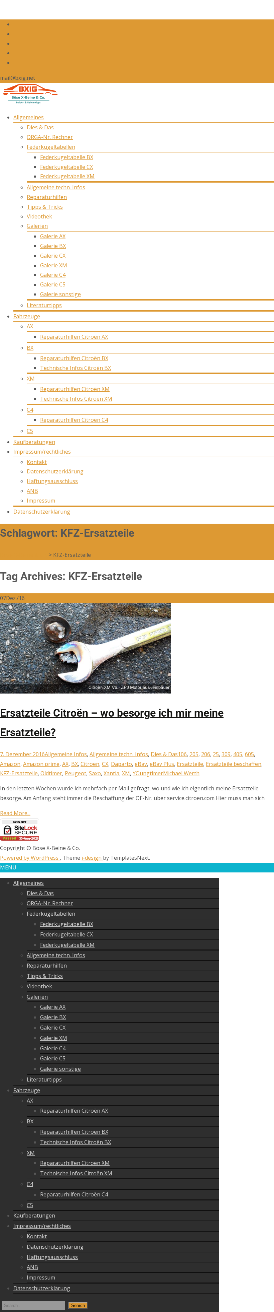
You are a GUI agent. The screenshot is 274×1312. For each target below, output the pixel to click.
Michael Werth (181, 773)
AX (30, 326)
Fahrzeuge (26, 316)
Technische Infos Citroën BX (75, 368)
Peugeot (75, 773)
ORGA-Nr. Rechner (50, 137)
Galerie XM (53, 265)
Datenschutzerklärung (55, 471)
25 (216, 754)
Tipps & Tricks (45, 206)
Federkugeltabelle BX (66, 157)
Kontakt (37, 462)
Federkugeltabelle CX (66, 167)
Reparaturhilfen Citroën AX (74, 336)
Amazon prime (41, 764)
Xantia (111, 773)
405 (237, 754)
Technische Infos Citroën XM (76, 398)
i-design (92, 857)
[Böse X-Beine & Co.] (29, 102)
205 (193, 754)
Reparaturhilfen (47, 197)
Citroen (90, 764)
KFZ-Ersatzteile (19, 773)
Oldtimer (51, 773)
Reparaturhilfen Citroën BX (74, 358)
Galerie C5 (52, 284)
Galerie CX (52, 255)
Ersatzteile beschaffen (233, 764)
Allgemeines (28, 117)
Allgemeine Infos (66, 754)
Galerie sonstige (60, 294)
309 (226, 754)
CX (105, 764)
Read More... (15, 813)
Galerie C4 (52, 274)
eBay (141, 764)
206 (205, 754)
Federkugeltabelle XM (67, 176)
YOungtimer (148, 773)
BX (30, 347)
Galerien (37, 225)
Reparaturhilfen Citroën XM (75, 389)
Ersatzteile (190, 764)
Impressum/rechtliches (42, 451)
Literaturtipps (44, 305)
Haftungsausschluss (52, 481)
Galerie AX (52, 236)
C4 (30, 409)
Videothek (39, 216)
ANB (32, 491)
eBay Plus (162, 764)
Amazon (10, 764)
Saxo (95, 773)
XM (31, 378)
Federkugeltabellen (51, 146)
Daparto (121, 764)
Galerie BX (53, 246)
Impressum (41, 500)
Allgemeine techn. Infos (56, 187)
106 (182, 754)
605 (249, 754)
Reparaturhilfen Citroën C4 (74, 419)
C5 (30, 431)
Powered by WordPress (30, 857)
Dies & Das (40, 127)
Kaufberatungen (34, 442)
